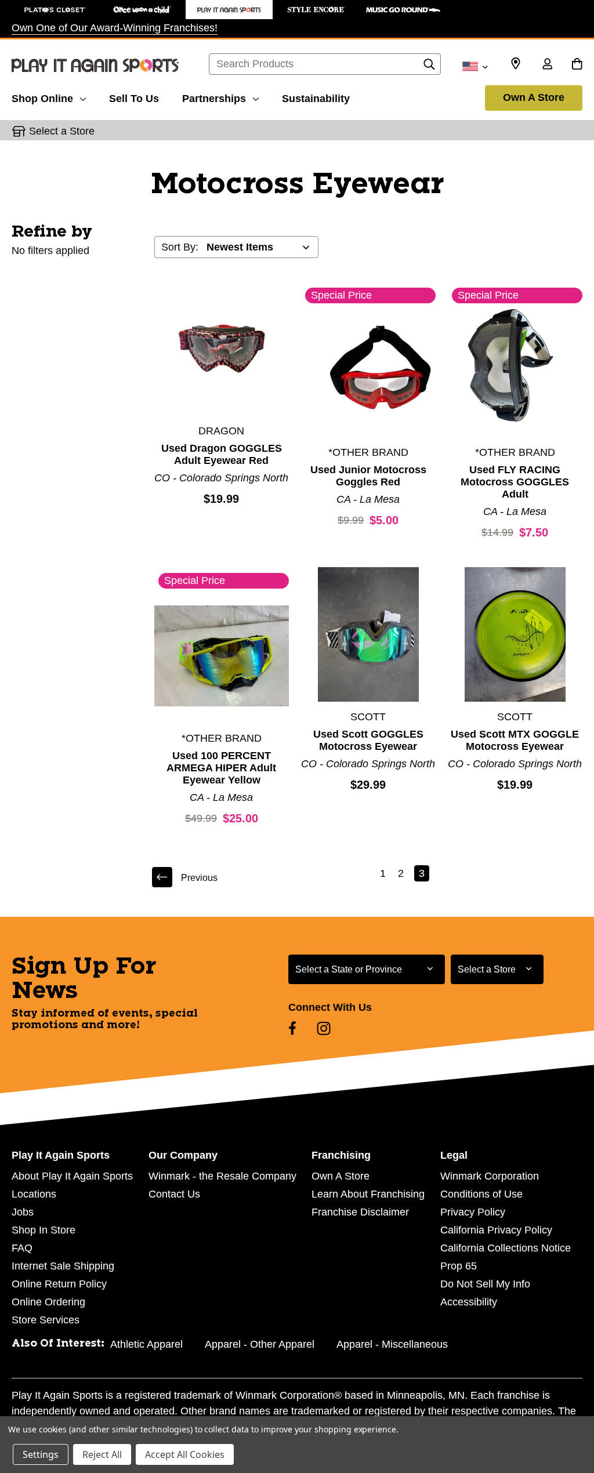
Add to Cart (221, 348)
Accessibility (468, 1302)
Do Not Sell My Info (485, 1284)
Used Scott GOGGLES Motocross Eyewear (368, 740)
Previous (199, 878)
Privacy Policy (472, 1212)
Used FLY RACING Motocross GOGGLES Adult (515, 482)
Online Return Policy (59, 1284)
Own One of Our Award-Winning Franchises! (115, 28)
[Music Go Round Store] (403, 9)
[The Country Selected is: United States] (474, 65)
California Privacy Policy (496, 1230)
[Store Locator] (516, 64)
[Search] (429, 67)
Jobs (23, 1212)
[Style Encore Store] (316, 9)
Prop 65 (458, 1266)
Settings (41, 1454)
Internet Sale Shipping (63, 1266)
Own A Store (533, 97)
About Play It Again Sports (72, 1176)
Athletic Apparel (146, 1344)
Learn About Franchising (368, 1194)
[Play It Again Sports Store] (229, 9)
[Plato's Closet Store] (55, 9)
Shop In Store (43, 1230)
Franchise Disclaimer (360, 1212)
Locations (34, 1194)
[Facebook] (292, 1028)
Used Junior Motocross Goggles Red (368, 476)
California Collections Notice (505, 1248)
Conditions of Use (481, 1194)
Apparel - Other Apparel (259, 1344)
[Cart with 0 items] (576, 65)
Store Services (45, 1320)
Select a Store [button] (62, 131)
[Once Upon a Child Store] (142, 9)
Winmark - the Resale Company (222, 1176)
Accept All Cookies (184, 1454)
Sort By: (179, 247)
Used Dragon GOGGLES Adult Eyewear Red (221, 454)
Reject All (102, 1454)
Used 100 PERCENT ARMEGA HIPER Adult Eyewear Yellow (221, 768)
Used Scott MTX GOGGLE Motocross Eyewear (515, 740)
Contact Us (174, 1194)
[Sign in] (547, 65)
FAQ (22, 1248)
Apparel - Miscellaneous (392, 1344)
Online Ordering (48, 1302)
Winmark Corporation (489, 1176)
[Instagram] (324, 1028)
